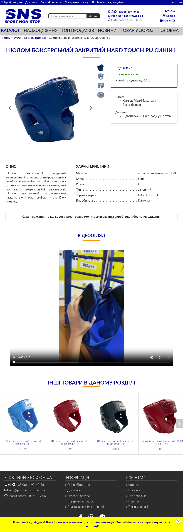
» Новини (132, 501)
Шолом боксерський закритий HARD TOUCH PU (161, 443)
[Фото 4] (100, 94)
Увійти (171, 11)
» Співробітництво (77, 484)
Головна (5, 38)
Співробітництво (11, 2)
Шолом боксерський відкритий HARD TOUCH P (23, 443)
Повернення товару (76, 2)
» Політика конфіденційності (84, 506)
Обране (170, 16)
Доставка (31, 2)
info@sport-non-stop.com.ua (126, 16)
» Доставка (72, 490)
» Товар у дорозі (137, 506)
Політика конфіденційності (109, 2)
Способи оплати (51, 2)
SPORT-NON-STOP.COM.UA (28, 478)
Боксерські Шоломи (35, 38)
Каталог (17, 38)
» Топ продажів (136, 495)
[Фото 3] (100, 85)
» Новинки (133, 490)
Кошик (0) (169, 21)
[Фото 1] (100, 67)
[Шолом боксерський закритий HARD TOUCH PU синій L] (50, 108)
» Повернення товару (79, 501)
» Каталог (132, 484)
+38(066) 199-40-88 (128, 12)
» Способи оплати (77, 495)
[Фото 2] (100, 76)
